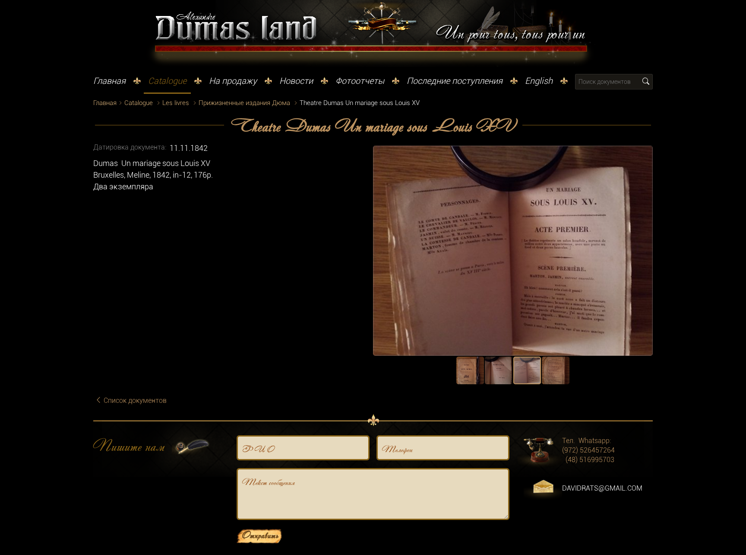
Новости (296, 81)
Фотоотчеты (359, 81)
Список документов (134, 400)
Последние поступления (455, 81)
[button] (645, 153)
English (539, 81)
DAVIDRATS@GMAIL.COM (602, 488)
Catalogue (167, 81)
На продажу (233, 81)
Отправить (260, 535)
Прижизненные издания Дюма (244, 103)
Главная (109, 81)
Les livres (175, 103)
